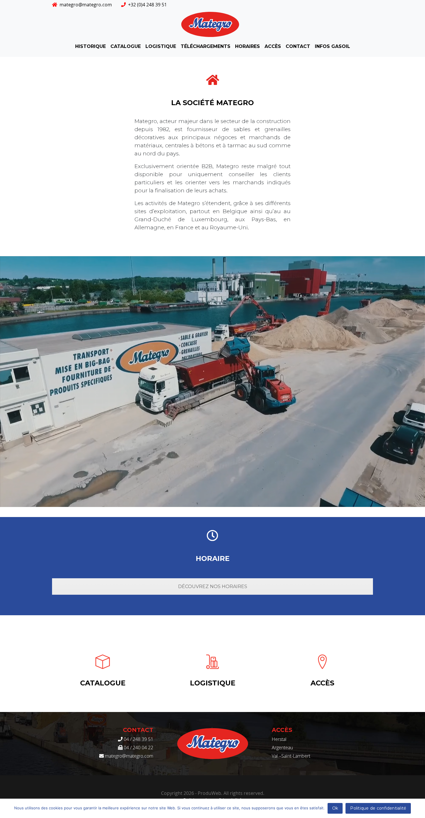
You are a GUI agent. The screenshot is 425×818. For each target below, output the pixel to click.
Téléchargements (205, 46)
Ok (335, 808)
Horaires (247, 46)
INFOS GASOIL (332, 46)
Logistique (160, 46)
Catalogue (125, 46)
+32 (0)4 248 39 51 (147, 4)
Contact (298, 46)
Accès (273, 46)
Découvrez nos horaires (212, 586)
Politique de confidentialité (378, 808)
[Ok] (418, 808)
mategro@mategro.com (86, 4)
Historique (90, 46)
